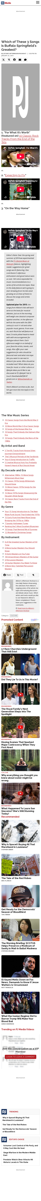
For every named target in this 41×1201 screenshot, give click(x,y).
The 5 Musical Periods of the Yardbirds (21, 456)
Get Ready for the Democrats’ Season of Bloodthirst (18, 910)
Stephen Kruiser (7, 951)
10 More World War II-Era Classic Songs (22, 426)
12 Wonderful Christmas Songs (18, 532)
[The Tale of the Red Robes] (20, 864)
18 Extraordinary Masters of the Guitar (21, 557)
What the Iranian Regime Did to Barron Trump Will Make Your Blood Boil (19, 1019)
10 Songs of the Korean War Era (18, 429)
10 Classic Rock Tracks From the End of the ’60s (20, 139)
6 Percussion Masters (14, 560)
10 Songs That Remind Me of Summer (21, 529)
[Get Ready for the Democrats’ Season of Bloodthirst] (20, 896)
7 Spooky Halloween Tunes (16, 523)
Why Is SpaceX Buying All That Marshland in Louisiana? (18, 845)
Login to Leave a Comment (20, 1057)
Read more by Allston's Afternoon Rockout (25, 609)
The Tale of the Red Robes (16, 878)
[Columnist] (8, 585)
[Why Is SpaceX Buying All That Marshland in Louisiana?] (20, 830)
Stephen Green (7, 849)
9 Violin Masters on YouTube (17, 554)
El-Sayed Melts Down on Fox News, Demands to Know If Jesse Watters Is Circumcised (20, 982)
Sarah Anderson (7, 1024)
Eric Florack (6, 881)
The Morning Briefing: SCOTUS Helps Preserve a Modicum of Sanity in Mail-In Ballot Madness (19, 946)
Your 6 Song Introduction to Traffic (20, 459)
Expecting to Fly (15, 175)
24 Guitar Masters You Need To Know (21, 563)
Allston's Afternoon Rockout (13, 53)
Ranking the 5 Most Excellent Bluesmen (22, 526)
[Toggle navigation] (38, 3)
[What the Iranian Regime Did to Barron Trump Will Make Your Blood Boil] (20, 1002)
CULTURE (13, 616)
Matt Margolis (7, 987)
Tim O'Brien (5, 914)
